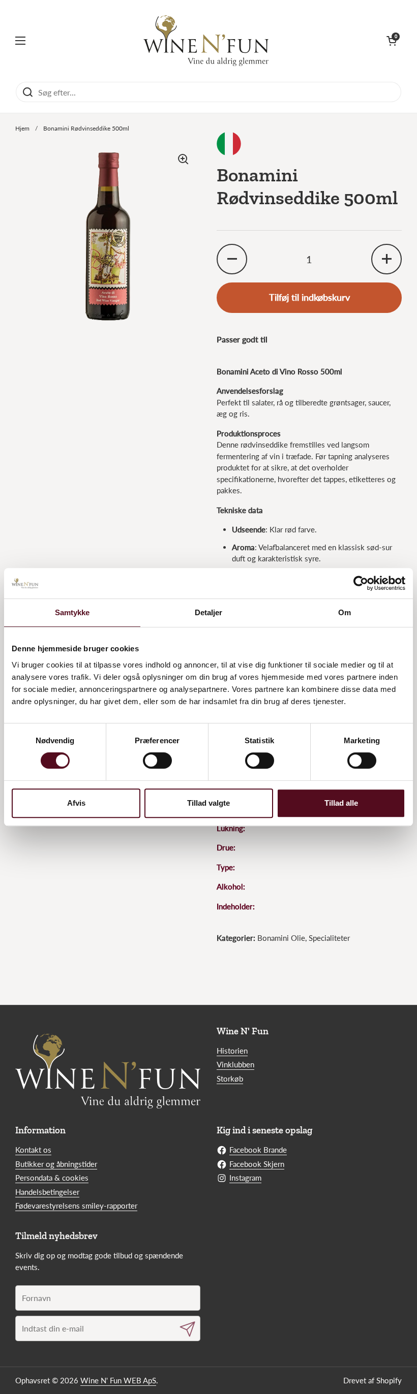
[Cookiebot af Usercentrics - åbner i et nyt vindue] (360, 583)
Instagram (245, 1177)
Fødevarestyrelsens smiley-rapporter (76, 1205)
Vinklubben (235, 1064)
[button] (391, 40)
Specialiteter (329, 937)
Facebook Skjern (256, 1163)
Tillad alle (341, 803)
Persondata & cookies (51, 1177)
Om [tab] (344, 612)
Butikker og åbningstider (56, 1163)
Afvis (76, 803)
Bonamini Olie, (283, 937)
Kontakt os (33, 1149)
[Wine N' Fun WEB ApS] (206, 40)
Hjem (22, 128)
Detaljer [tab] (209, 612)
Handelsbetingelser (47, 1191)
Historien (232, 1050)
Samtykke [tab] (72, 612)
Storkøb (230, 1078)
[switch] (157, 760)
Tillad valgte (208, 803)
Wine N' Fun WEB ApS (118, 1380)
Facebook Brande (258, 1149)
